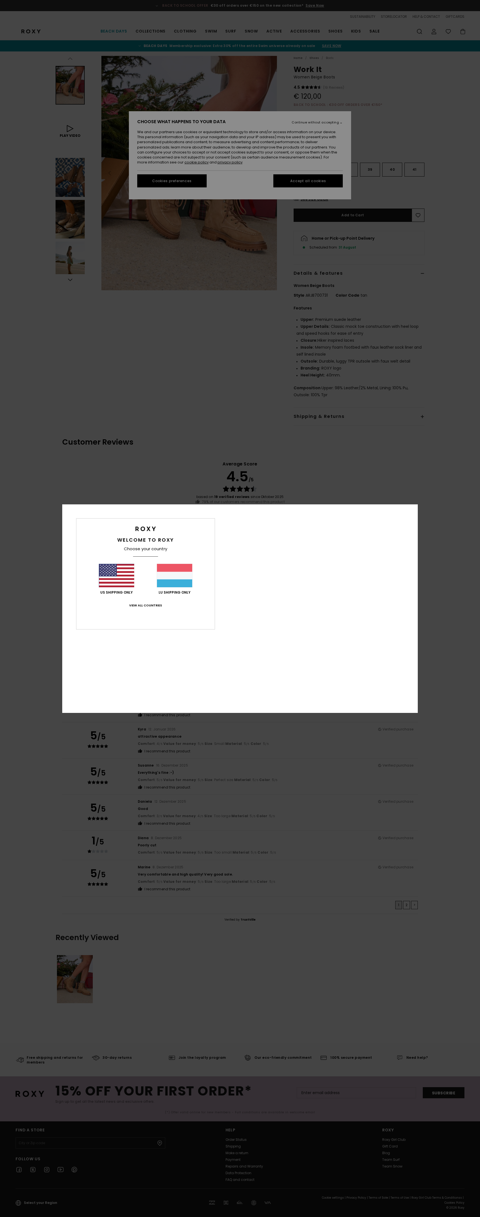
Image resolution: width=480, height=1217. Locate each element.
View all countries (145, 605)
